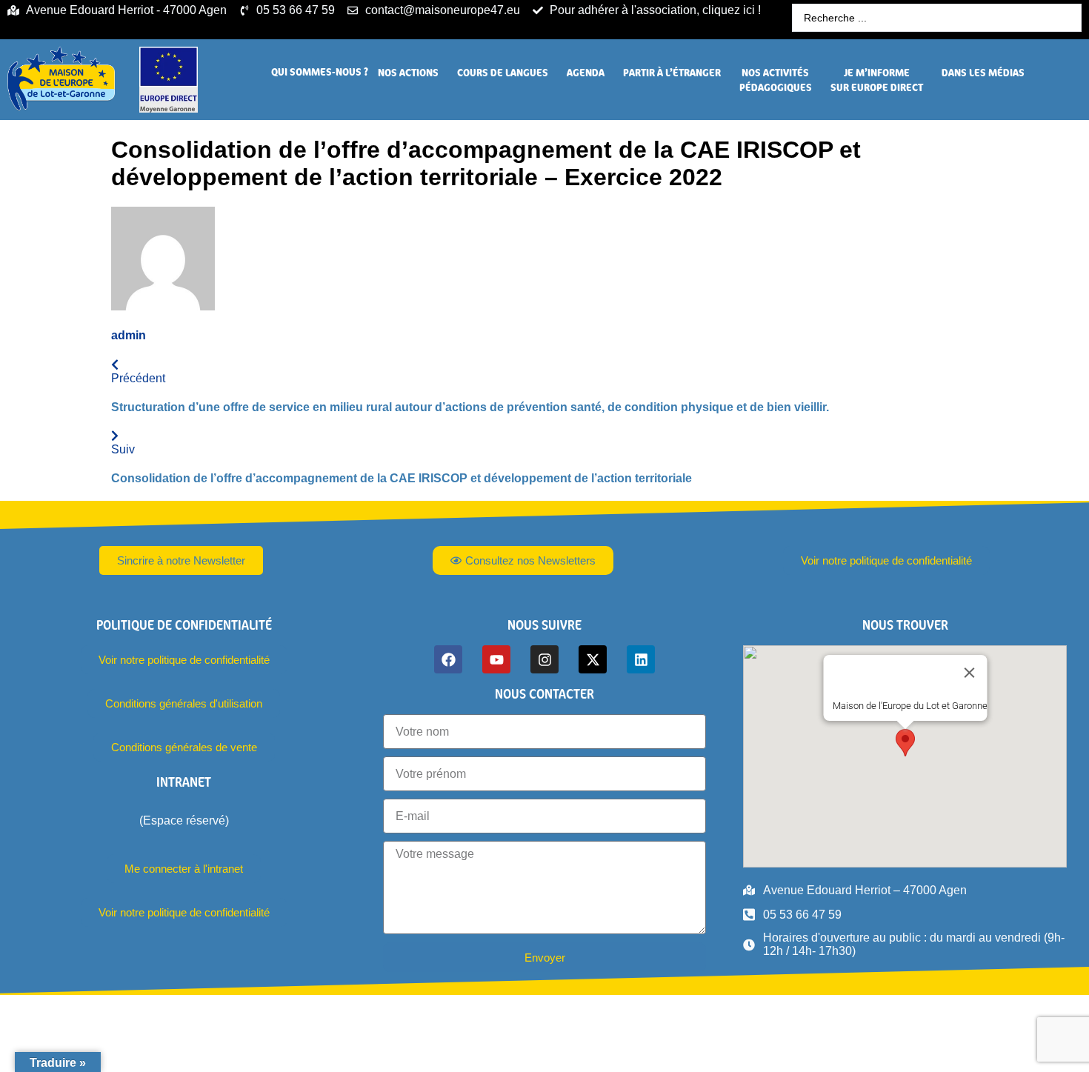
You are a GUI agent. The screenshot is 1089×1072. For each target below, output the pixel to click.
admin (128, 335)
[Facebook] (448, 659)
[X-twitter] (593, 659)
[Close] (969, 672)
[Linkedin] (641, 659)
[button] (319, 71)
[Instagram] (544, 659)
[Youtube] (496, 659)
